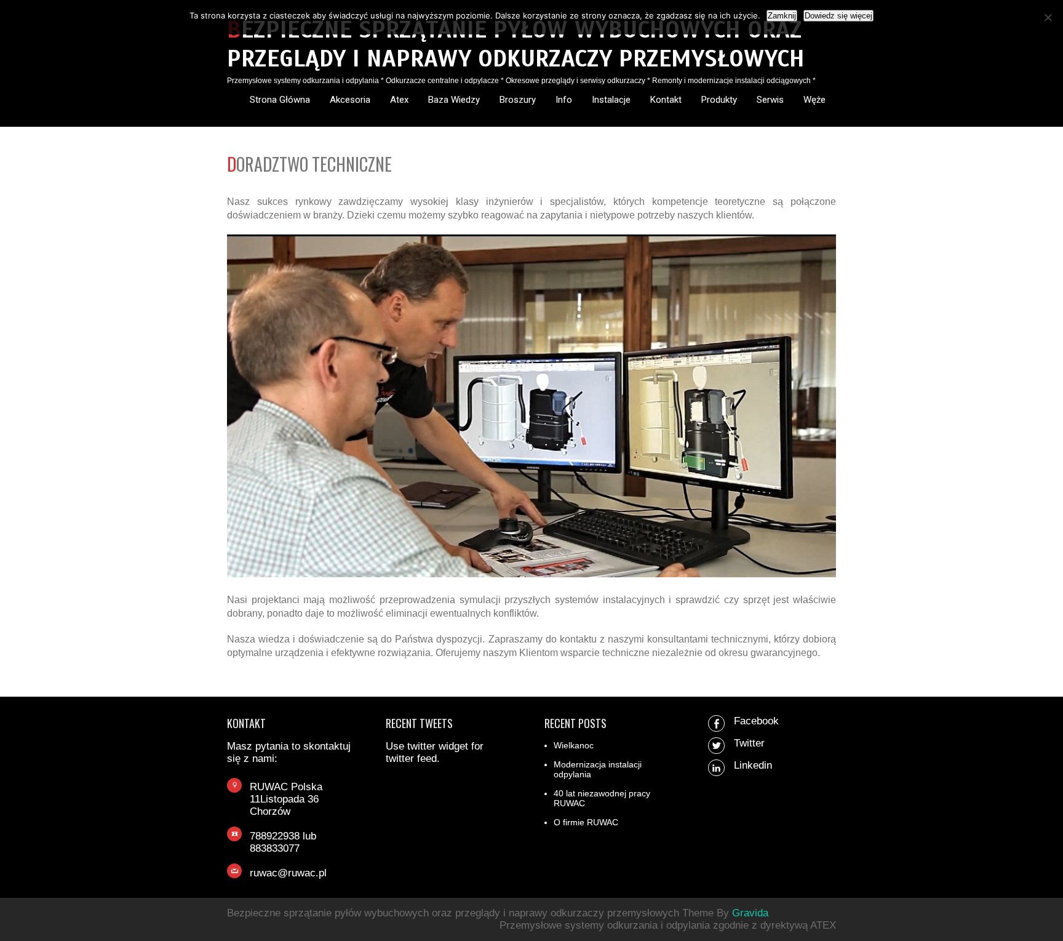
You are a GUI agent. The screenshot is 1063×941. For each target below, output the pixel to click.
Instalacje (611, 99)
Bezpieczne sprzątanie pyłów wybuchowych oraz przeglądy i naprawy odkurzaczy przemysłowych (516, 44)
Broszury (518, 99)
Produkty (719, 99)
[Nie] (1047, 17)
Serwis (770, 99)
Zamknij (782, 15)
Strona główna (280, 99)
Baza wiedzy (454, 99)
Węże (814, 99)
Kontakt (666, 99)
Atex (399, 99)
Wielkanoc (574, 745)
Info (563, 99)
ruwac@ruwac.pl (288, 873)
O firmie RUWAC (586, 822)
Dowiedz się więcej (838, 15)
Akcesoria (350, 99)
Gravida (750, 913)
